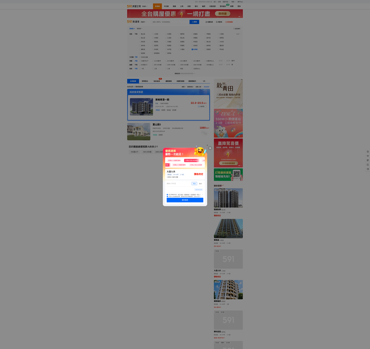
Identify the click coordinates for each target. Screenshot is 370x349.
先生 (194, 183)
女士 (200, 183)
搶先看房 (185, 200)
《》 (180, 194)
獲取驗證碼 (198, 189)
